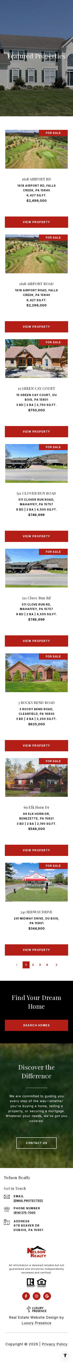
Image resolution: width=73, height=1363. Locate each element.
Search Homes (36, 1025)
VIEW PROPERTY (36, 222)
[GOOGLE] (47, 1296)
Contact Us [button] (36, 1143)
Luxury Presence (36, 1323)
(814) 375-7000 (24, 1212)
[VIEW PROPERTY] (36, 218)
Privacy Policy (55, 1344)
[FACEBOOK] (26, 1296)
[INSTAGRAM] (36, 1296)
